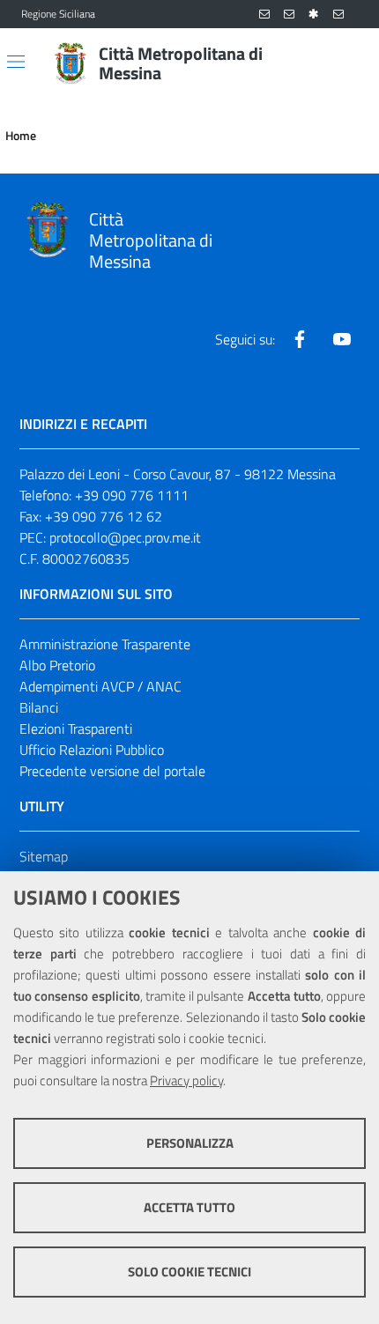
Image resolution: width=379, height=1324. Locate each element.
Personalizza (190, 1143)
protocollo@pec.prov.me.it (125, 537)
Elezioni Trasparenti (75, 728)
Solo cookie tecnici (189, 1271)
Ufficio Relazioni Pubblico (91, 749)
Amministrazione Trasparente (104, 644)
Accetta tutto (189, 1207)
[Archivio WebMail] (289, 14)
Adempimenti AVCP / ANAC (100, 686)
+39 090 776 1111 (132, 495)
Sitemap (43, 856)
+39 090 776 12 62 (103, 516)
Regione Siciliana (58, 14)
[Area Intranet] (313, 14)
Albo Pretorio (57, 665)
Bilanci (38, 707)
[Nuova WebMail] (264, 14)
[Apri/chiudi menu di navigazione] (15, 61)
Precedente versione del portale (112, 770)
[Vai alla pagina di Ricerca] (347, 63)
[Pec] (338, 14)
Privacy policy (186, 1080)
